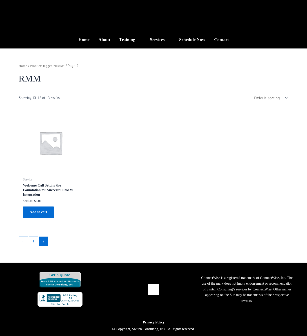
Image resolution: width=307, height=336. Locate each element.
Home (83, 39)
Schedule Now (192, 39)
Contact (221, 39)
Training (127, 39)
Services (157, 39)
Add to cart (38, 212)
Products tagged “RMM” (47, 66)
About (104, 39)
